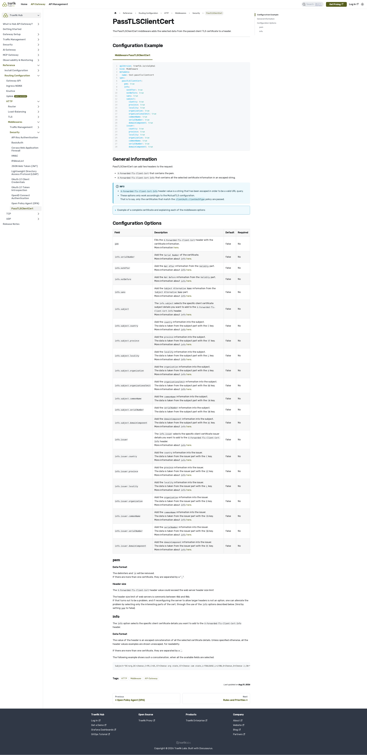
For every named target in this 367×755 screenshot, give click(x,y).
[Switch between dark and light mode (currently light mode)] (362, 4)
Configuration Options (266, 23)
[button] (21, 24)
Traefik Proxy (145, 720)
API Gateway (38, 4)
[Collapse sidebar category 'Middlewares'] (38, 122)
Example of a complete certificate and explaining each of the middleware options (161, 210)
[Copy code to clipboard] (246, 65)
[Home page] (115, 13)
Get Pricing (335, 4)
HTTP (124, 678)
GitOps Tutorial (99, 734)
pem (261, 27)
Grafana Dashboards (102, 729)
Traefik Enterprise (195, 720)
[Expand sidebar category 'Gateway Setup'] (38, 34)
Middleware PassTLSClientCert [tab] (132, 55)
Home (24, 4)
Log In (352, 4)
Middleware (135, 678)
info (261, 31)
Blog (235, 729)
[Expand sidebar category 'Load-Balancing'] (38, 111)
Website (237, 725)
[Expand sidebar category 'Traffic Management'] (38, 39)
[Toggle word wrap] (241, 65)
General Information (266, 19)
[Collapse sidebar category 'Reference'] (38, 65)
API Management (58, 4)
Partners (237, 734)
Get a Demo (97, 725)
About (236, 720)
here (176, 247)
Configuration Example (267, 15)
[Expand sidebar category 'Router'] (38, 106)
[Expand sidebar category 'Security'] (38, 44)
